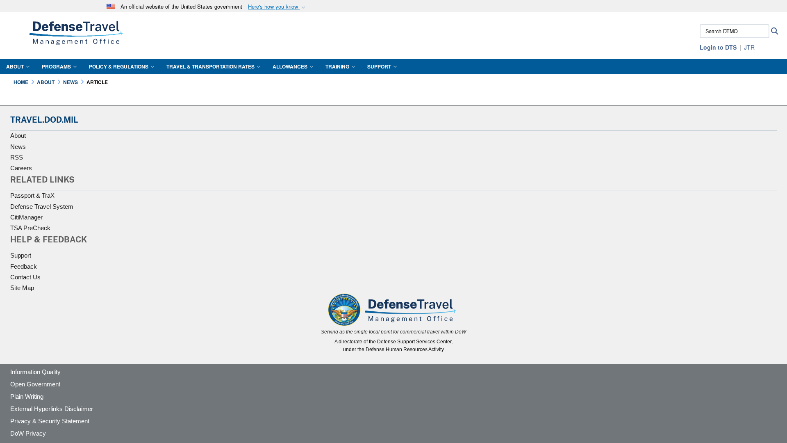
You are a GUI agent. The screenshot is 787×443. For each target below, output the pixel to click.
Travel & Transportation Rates (210, 66)
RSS (16, 157)
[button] (277, 6)
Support (379, 66)
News (18, 146)
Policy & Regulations (118, 66)
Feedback (23, 266)
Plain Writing (26, 396)
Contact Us (25, 277)
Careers (21, 167)
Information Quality (35, 371)
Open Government (35, 384)
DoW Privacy (28, 433)
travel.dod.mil (44, 120)
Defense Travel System (41, 206)
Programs (56, 66)
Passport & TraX (32, 195)
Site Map (22, 287)
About (15, 66)
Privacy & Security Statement (49, 421)
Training (337, 66)
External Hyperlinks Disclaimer (51, 408)
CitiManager (26, 217)
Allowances (290, 66)
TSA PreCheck (30, 227)
